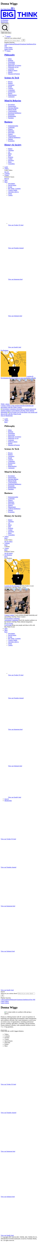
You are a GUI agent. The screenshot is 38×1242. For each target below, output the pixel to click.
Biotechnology (12, 95)
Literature (11, 150)
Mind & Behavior (12, 100)
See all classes (8, 553)
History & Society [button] (12, 516)
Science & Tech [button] (11, 449)
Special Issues (12, 185)
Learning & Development (12, 586)
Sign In (3, 415)
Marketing (11, 131)
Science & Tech (11, 77)
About (10, 193)
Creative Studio (12, 190)
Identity (10, 72)
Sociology (11, 160)
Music (10, 153)
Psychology (11, 104)
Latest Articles (8, 49)
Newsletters (11, 183)
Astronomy (11, 96)
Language (11, 69)
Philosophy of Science (14, 65)
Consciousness (12, 111)
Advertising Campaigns (11, 620)
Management (12, 136)
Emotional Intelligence (26, 44)
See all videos (8, 541)
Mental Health (12, 109)
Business (8, 122)
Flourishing (11, 62)
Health (10, 86)
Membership (4, 22)
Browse (6, 178)
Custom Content (9, 615)
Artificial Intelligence (14, 137)
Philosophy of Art (13, 67)
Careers (10, 195)
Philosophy (17, 44)
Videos (6, 168)
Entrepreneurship (13, 126)
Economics (11, 141)
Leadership (11, 127)
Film (9, 155)
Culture (10, 158)
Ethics (10, 59)
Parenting (11, 118)
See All (6, 172)
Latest (6, 167)
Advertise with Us (13, 192)
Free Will (32, 999)
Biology (10, 83)
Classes (6, 175)
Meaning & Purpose (14, 74)
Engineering (11, 91)
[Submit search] (23, 40)
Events (10, 187)
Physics (10, 81)
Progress (10, 157)
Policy (10, 162)
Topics (8, 51)
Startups (10, 139)
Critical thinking (9, 44)
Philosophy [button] (9, 426)
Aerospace (11, 85)
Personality (11, 114)
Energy (10, 93)
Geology (10, 88)
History (10, 148)
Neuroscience (12, 106)
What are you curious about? (12, 38)
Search (8, 36)
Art (9, 152)
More (6, 182)
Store (5, 180)
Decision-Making (13, 108)
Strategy (10, 134)
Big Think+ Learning (14, 188)
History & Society (12, 145)
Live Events (8, 625)
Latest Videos (8, 47)
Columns (7, 173)
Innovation (11, 132)
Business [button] (8, 493)
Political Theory (12, 70)
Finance (10, 129)
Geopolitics (11, 163)
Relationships (12, 116)
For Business (4, 20)
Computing (11, 90)
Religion (10, 60)
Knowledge (11, 64)
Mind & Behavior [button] (12, 472)
